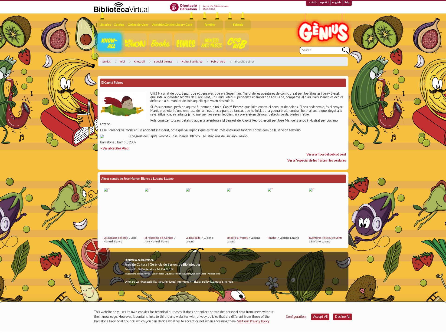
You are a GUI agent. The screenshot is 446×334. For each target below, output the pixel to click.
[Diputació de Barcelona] (199, 7)
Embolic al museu (237, 237)
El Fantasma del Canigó (159, 237)
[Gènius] (323, 30)
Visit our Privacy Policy (253, 321)
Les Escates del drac (116, 237)
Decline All (342, 316)
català (313, 2)
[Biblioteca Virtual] (121, 7)
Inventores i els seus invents (325, 237)
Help (347, 2)
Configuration (296, 316)
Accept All (320, 316)
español (324, 2)
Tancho (272, 237)
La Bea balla (193, 237)
